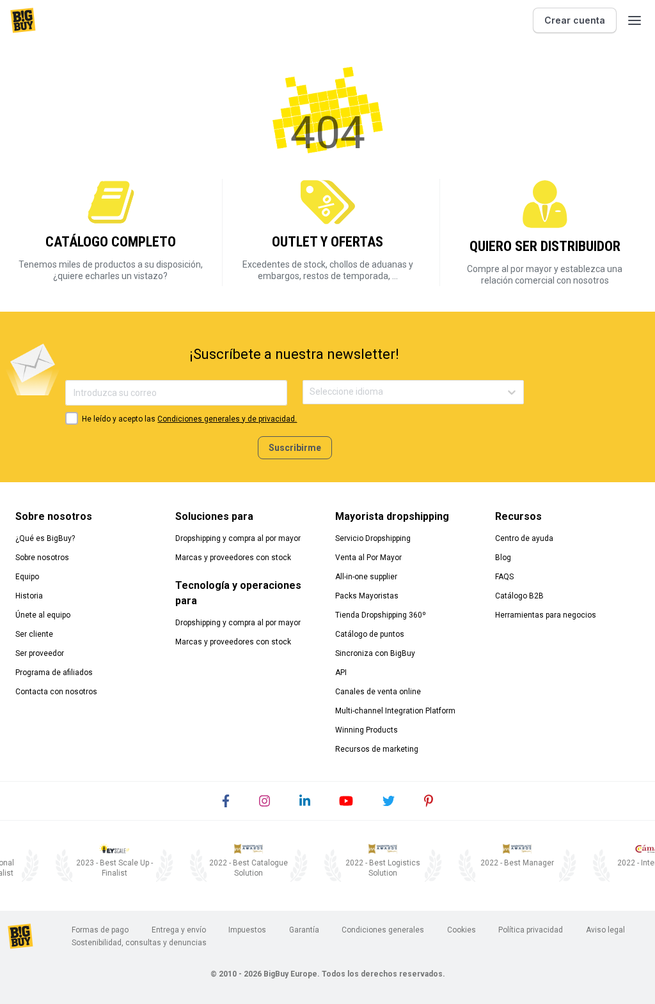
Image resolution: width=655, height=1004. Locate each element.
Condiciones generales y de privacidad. (227, 419)
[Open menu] (634, 20)
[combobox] (311, 392)
